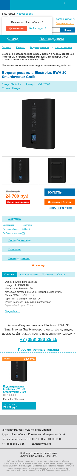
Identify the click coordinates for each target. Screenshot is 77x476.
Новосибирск (25, 13)
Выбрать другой (37, 28)
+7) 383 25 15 (13, 443)
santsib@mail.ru (65, 18)
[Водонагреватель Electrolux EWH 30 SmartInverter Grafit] (38, 124)
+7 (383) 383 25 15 (38, 339)
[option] (20, 171)
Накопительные (63, 47)
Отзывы (61, 274)
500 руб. (26, 229)
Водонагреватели (39, 47)
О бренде (47, 274)
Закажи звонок (65, 23)
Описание (9, 274)
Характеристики (29, 274)
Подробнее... (12, 311)
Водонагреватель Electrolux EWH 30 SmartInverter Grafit (14, 389)
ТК (23, 233)
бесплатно (27, 225)
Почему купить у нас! (60, 207)
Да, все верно (16, 28)
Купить (55, 192)
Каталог (20, 47)
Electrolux (8, 399)
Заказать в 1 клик (59, 201)
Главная (6, 47)
